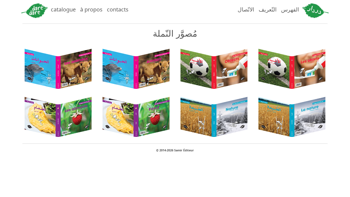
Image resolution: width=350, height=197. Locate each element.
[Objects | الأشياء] (214, 67)
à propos (91, 9)
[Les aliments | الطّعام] (58, 115)
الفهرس (290, 9)
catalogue (63, 9)
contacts (118, 9)
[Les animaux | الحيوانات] (58, 67)
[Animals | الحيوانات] (136, 67)
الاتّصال (246, 9)
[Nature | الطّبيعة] (214, 115)
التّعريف (268, 9)
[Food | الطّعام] (136, 115)
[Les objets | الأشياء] (292, 67)
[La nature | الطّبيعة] (292, 115)
